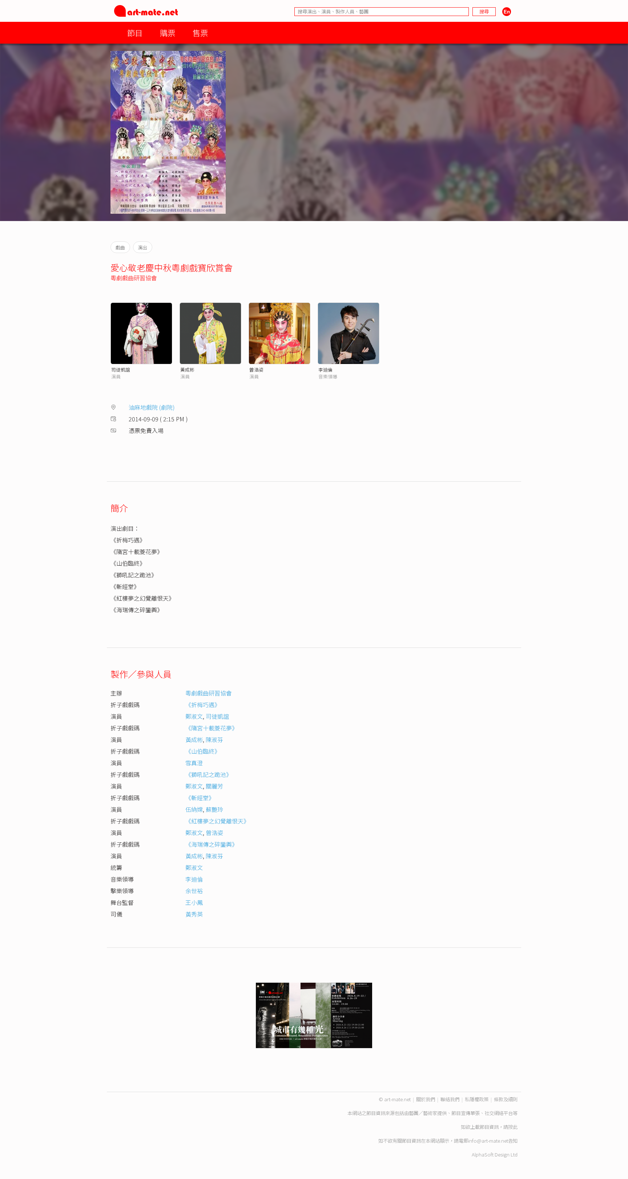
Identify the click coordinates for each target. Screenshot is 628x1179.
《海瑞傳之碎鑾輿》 (211, 844)
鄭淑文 (194, 716)
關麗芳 (214, 786)
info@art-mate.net (488, 1140)
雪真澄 (194, 762)
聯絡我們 (449, 1099)
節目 (134, 32)
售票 (200, 32)
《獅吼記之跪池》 (208, 774)
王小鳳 (194, 902)
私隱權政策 (476, 1099)
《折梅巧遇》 (202, 704)
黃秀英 (194, 914)
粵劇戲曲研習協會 (133, 277)
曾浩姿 (256, 369)
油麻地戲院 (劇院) (152, 407)
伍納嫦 (194, 809)
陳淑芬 (214, 739)
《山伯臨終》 (202, 751)
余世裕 (194, 890)
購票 (167, 32)
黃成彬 (187, 369)
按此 (513, 1126)
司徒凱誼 (120, 369)
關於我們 (425, 1099)
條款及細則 (506, 1099)
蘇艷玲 (214, 809)
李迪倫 (325, 369)
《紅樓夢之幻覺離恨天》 (217, 821)
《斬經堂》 (199, 797)
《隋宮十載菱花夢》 (211, 727)
